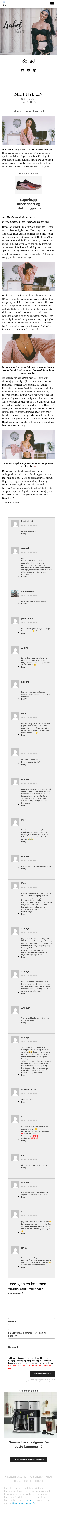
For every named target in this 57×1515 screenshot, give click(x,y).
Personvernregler (33, 1381)
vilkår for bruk (44, 1381)
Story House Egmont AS (24, 1503)
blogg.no (27, 1500)
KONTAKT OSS (21, 1481)
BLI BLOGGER (37, 1481)
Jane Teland (27, 618)
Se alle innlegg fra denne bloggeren (28, 1459)
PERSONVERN (36, 1476)
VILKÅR (48, 1476)
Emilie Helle (27, 591)
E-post (27, 1334)
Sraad (28, 60)
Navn (12, 1321)
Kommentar (15, 1293)
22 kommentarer (28, 99)
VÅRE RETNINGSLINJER (16, 1476)
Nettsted (13, 1347)
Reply (23, 533)
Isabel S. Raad (28, 1089)
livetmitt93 (27, 521)
